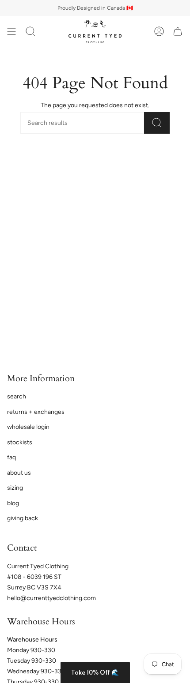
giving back (22, 518)
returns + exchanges (36, 412)
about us (19, 473)
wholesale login (28, 427)
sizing (15, 488)
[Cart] (177, 31)
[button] (95, 672)
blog (13, 503)
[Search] (157, 123)
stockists (19, 442)
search (16, 396)
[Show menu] (11, 31)
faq (11, 457)
